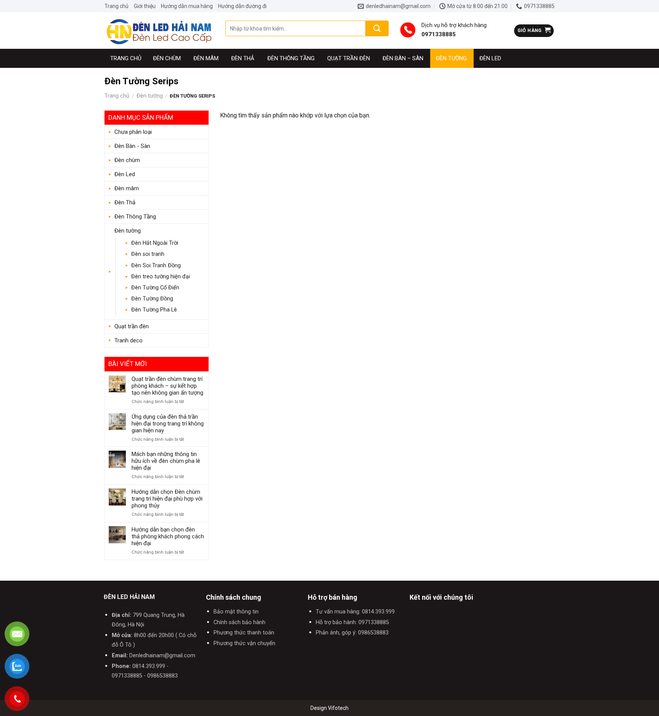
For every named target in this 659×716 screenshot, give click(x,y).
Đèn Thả (242, 58)
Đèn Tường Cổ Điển (155, 287)
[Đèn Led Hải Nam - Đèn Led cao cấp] (159, 30)
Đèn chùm (167, 58)
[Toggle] (201, 146)
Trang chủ (116, 6)
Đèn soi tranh (147, 254)
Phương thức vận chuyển (244, 643)
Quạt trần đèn (348, 58)
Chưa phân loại (133, 131)
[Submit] (377, 28)
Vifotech (338, 708)
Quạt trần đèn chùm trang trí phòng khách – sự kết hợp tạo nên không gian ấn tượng (167, 386)
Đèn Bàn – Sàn (403, 58)
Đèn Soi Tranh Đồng (156, 265)
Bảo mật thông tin (236, 611)
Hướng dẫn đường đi (242, 6)
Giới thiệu (145, 6)
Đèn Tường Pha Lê (154, 310)
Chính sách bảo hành (239, 622)
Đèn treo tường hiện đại (160, 276)
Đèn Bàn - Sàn (132, 146)
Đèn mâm (206, 58)
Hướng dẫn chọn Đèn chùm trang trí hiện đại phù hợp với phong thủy (167, 498)
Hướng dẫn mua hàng (187, 6)
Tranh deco (128, 340)
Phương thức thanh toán (244, 632)
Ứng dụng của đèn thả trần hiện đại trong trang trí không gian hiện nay (168, 423)
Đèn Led (490, 58)
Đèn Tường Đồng (152, 298)
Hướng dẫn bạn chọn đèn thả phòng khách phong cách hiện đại (168, 536)
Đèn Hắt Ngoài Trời (154, 243)
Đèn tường (451, 58)
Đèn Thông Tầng (291, 58)
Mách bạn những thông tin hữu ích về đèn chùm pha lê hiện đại (166, 461)
